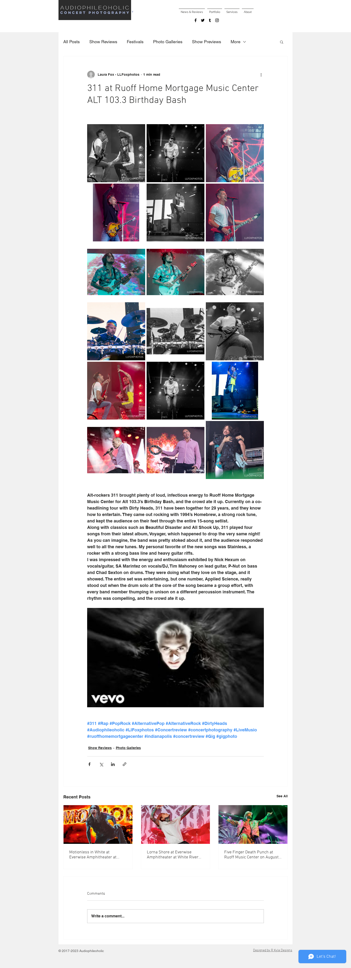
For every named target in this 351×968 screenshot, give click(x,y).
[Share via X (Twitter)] (101, 764)
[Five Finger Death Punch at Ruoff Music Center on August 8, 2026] (252, 824)
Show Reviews (103, 41)
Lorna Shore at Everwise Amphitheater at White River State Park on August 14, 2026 (175, 855)
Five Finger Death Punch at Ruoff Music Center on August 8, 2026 (251, 855)
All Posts (71, 41)
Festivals (135, 41)
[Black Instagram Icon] (217, 20)
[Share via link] (124, 764)
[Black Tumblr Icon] (209, 20)
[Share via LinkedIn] (113, 764)
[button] (281, 42)
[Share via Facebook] (89, 764)
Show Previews (206, 41)
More (235, 41)
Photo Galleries (167, 41)
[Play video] (175, 657)
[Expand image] (116, 153)
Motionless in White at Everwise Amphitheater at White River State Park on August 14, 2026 (93, 855)
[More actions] (261, 74)
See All (282, 796)
